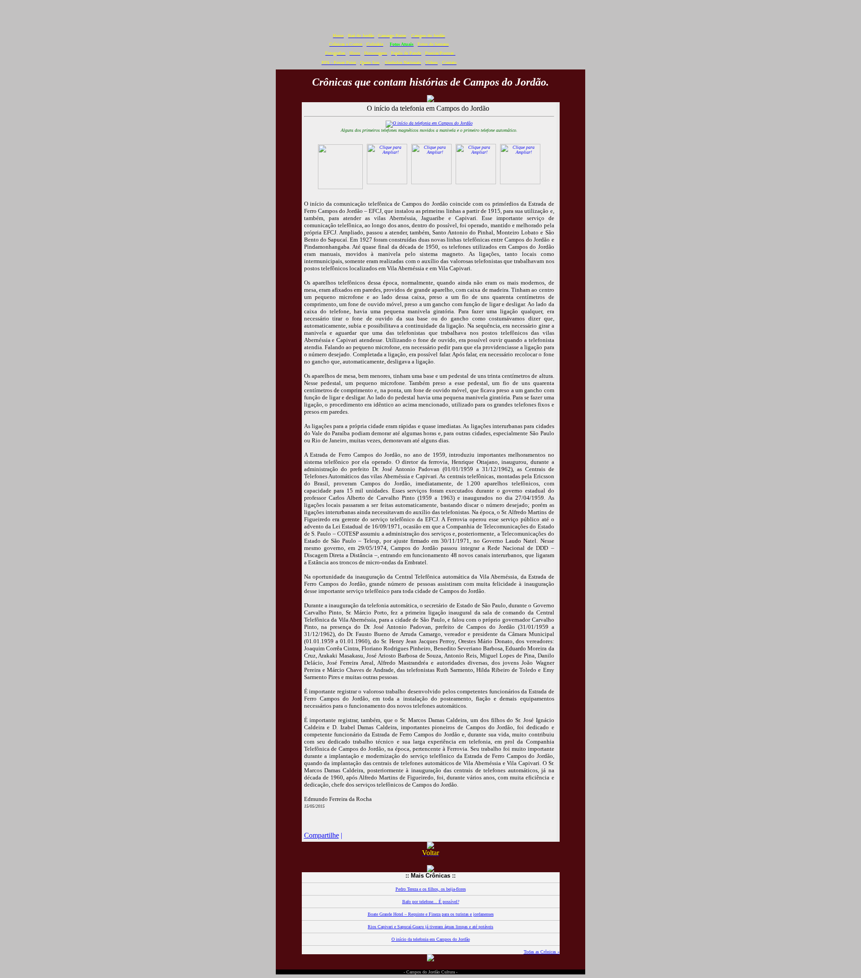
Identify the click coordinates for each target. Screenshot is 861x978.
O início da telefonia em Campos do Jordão (430, 939)
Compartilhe (321, 835)
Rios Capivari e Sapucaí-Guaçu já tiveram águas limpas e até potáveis (430, 926)
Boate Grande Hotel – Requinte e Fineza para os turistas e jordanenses (431, 914)
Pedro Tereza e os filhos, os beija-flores (431, 889)
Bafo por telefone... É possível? (430, 901)
